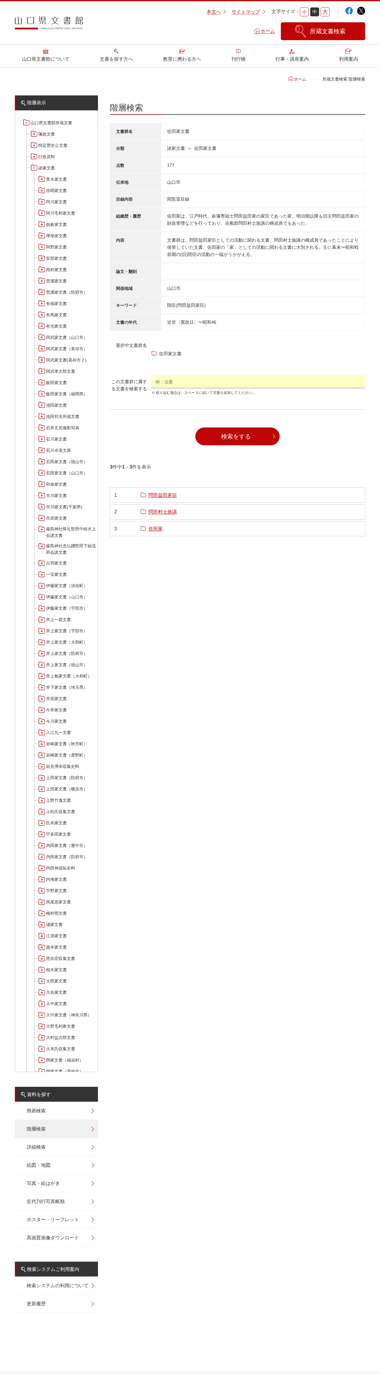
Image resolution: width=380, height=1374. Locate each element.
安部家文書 (56, 258)
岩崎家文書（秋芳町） (67, 743)
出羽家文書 (56, 563)
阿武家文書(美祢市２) (66, 360)
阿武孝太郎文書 (60, 371)
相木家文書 (56, 969)
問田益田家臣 (162, 495)
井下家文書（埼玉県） (67, 687)
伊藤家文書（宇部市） (67, 608)
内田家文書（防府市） (67, 856)
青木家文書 (56, 179)
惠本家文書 (56, 947)
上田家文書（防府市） (67, 777)
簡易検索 (36, 1110)
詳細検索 (36, 1147)
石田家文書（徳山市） (67, 461)
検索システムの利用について (57, 1285)
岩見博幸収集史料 (62, 766)
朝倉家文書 (56, 224)
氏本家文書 (56, 822)
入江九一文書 (58, 732)
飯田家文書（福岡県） (67, 394)
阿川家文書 (56, 201)
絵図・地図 (38, 1165)
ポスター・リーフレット (53, 1219)
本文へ (214, 11)
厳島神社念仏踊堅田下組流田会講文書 (71, 549)
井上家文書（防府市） (67, 653)
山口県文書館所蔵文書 (51, 122)
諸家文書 (46, 168)
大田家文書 (56, 981)
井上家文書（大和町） (67, 642)
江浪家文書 (56, 935)
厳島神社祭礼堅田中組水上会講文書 (71, 532)
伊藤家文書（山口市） (67, 597)
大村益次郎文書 (60, 1037)
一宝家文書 (56, 574)
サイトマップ (246, 11)
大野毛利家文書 (60, 1026)
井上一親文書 (58, 619)
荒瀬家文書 (56, 281)
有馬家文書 (56, 314)
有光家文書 (56, 326)
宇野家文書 (56, 890)
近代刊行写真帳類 (46, 1201)
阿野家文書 (56, 247)
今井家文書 (56, 710)
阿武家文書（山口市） (67, 337)
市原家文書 (56, 518)
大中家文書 (56, 1003)
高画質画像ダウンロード (53, 1237)
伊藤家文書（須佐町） (67, 585)
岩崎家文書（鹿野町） (67, 755)
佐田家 (155, 528)
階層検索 (36, 1128)
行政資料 (46, 156)
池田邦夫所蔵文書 (62, 416)
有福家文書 (56, 303)
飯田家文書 (56, 382)
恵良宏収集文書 (60, 958)
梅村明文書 (56, 913)
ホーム (268, 31)
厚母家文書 (56, 235)
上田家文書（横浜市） (67, 789)
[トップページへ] (49, 25)
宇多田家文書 (58, 834)
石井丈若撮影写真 (62, 427)
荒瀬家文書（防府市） (67, 292)
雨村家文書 (56, 269)
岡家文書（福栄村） (64, 1060)
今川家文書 (56, 721)
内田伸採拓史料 (60, 868)
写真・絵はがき (43, 1183)
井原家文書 (56, 698)
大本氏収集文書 (60, 1048)
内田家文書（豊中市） (67, 845)
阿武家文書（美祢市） (67, 348)
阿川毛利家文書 (60, 213)
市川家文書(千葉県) (64, 506)
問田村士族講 (162, 511)
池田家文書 (56, 405)
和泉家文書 (56, 484)
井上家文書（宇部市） (67, 630)
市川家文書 (56, 495)
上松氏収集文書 (60, 811)
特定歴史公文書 (52, 145)
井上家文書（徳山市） (67, 664)
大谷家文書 (56, 992)
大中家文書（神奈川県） (69, 1015)
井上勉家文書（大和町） (69, 676)
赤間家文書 (56, 190)
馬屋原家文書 (58, 902)
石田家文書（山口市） (67, 473)
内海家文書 (56, 879)
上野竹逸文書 (58, 800)
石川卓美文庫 (58, 450)
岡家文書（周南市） (64, 1071)
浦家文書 (54, 924)
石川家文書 (56, 439)
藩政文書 (46, 134)
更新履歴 (36, 1303)
